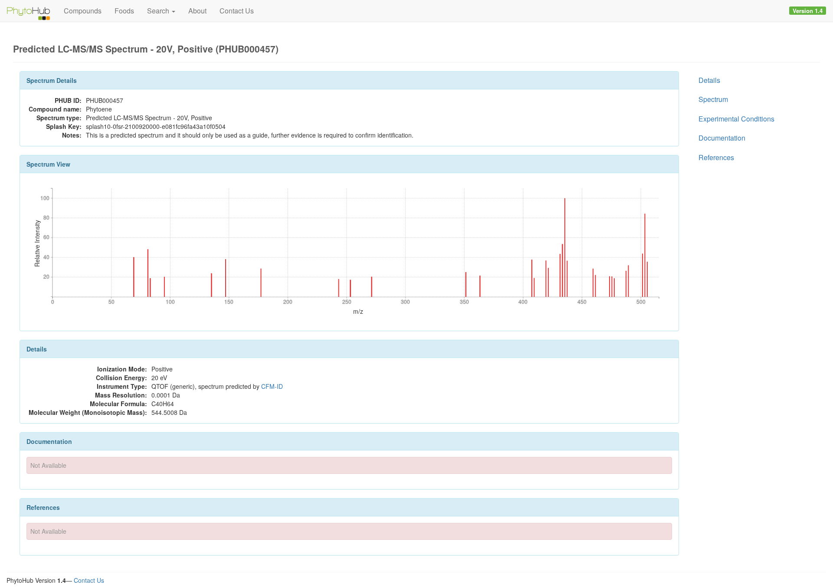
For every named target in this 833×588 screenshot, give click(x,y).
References (716, 157)
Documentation (722, 138)
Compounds (83, 11)
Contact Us (237, 11)
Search (159, 11)
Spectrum (713, 99)
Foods (124, 11)
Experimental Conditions (736, 119)
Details (709, 80)
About (197, 11)
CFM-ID (272, 386)
